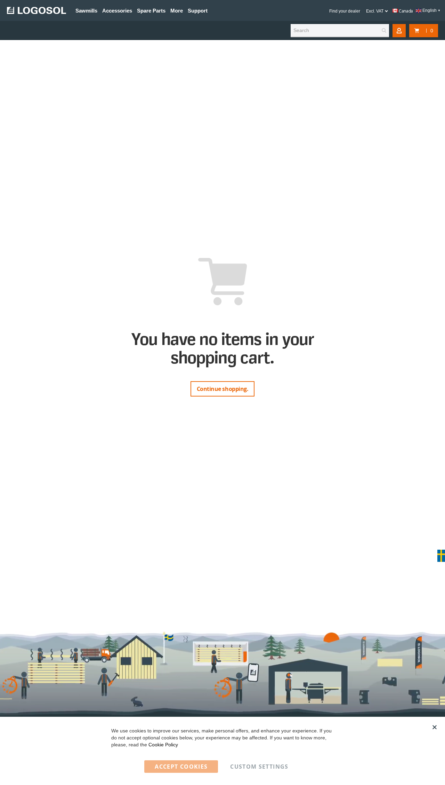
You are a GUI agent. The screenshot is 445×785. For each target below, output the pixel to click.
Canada (405, 11)
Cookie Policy (163, 744)
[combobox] (340, 30)
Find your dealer (344, 11)
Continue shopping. (222, 389)
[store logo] (36, 10)
